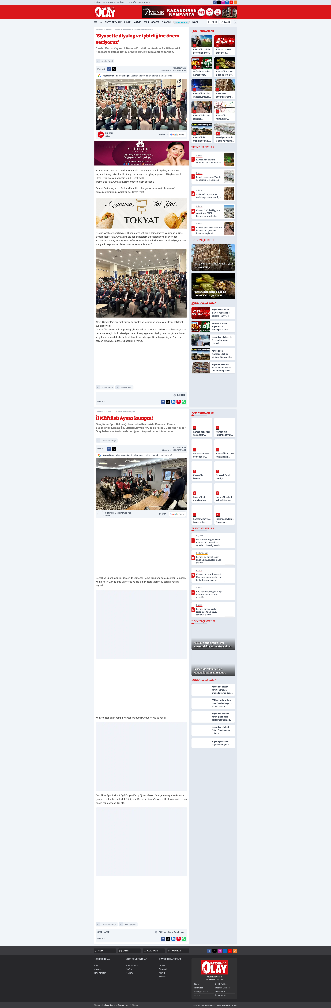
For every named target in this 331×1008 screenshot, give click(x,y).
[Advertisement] (81, 64)
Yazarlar (97, 969)
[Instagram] (223, 2)
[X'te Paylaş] (114, 69)
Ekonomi (166, 22)
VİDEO (214, 22)
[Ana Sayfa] (101, 22)
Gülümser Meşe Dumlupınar (118, 514)
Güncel (128, 22)
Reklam (109, 2)
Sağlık (129, 969)
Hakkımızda (198, 988)
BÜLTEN (109, 134)
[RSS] (235, 2)
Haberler (99, 29)
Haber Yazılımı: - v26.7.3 (215, 1005)
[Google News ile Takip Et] (177, 134)
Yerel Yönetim (100, 973)
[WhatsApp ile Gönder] (184, 402)
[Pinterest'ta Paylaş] (178, 402)
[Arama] (235, 22)
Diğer (195, 22)
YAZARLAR (176, 951)
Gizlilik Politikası (221, 984)
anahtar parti (126, 387)
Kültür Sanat (132, 965)
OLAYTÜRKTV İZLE (113, 22)
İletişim (120, 2)
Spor (146, 22)
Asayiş (137, 22)
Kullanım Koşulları (222, 988)
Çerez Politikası (221, 992)
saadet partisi (107, 61)
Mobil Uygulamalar (201, 992)
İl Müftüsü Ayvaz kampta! (124, 412)
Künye (99, 2)
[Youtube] (231, 2)
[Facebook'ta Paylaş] (109, 69)
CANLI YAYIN (152, 951)
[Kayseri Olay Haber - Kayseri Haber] (214, 967)
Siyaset (155, 22)
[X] (219, 2)
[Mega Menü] (95, 22)
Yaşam (129, 973)
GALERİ (227, 22)
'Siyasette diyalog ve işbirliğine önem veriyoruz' (133, 29)
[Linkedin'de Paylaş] (173, 402)
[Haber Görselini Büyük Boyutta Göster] (141, 104)
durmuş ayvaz (130, 924)
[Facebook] (215, 2)
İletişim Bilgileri (221, 995)
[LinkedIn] (227, 2)
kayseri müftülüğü (108, 441)
